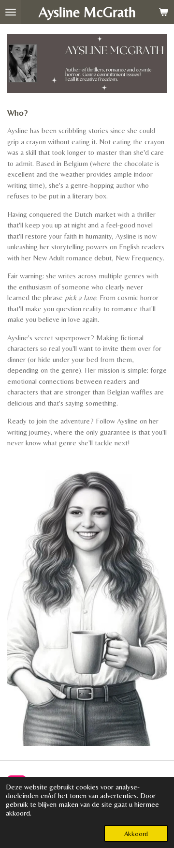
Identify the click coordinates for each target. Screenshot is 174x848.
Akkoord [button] (136, 833)
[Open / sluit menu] (10, 12)
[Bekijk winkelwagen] (163, 12)
